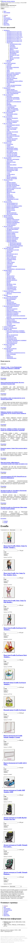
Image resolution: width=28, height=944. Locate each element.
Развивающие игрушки (12, 199)
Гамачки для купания (12, 127)
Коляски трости (11, 208)
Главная (6, 15)
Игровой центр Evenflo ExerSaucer (15, 710)
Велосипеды (10, 255)
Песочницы (10, 285)
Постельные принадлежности (11, 306)
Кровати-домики (11, 233)
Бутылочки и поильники (13, 97)
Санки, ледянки (11, 262)
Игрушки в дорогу (14, 50)
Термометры (10, 356)
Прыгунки (9, 345)
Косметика (9, 133)
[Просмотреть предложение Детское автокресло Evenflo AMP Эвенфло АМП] (9, 787)
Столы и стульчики (11, 289)
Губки (8, 130)
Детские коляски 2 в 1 (12, 203)
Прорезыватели (10, 197)
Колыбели (9, 230)
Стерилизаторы (10, 107)
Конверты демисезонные (13, 219)
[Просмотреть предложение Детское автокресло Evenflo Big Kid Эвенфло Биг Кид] (9, 814)
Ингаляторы (10, 350)
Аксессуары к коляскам (10, 63)
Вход (5, 11)
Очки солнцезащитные (12, 93)
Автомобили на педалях (13, 249)
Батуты (8, 273)
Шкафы (8, 175)
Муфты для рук (10, 77)
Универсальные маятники (16, 245)
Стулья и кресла (11, 174)
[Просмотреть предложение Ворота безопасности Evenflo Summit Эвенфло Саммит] (9, 732)
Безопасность (7, 87)
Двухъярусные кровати (12, 229)
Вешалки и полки (11, 162)
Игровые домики (11, 278)
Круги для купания (11, 134)
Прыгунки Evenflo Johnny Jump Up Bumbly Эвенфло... (15, 546)
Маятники (9, 119)
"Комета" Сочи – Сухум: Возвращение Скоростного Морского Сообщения (11, 367)
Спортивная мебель (12, 286)
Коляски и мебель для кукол (14, 188)
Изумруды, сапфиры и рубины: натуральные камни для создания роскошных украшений (13, 429)
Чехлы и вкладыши (14, 57)
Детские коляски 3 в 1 (12, 204)
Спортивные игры (11, 288)
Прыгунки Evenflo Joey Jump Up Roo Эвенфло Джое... (14, 574)
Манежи (6, 295)
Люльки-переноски (11, 212)
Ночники (9, 351)
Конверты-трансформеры (13, 222)
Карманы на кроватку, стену (14, 311)
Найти (2, 8)
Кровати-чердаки (11, 234)
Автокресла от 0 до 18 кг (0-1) (14, 33)
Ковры (8, 163)
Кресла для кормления (12, 334)
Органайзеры (13, 53)
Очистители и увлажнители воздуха (16, 352)
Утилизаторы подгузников (13, 156)
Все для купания (8, 123)
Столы (8, 173)
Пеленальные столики (12, 168)
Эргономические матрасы (13, 304)
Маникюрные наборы (12, 148)
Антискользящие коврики (13, 125)
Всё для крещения (8, 112)
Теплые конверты (11, 225)
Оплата (5, 22)
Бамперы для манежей (12, 296)
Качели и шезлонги (8, 291)
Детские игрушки (8, 179)
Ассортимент (7, 18)
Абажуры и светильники (13, 159)
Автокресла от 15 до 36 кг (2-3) (14, 37)
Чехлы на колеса (11, 86)
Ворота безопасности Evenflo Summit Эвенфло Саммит (13, 736)
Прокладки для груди (12, 341)
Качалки (9, 281)
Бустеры (9, 61)
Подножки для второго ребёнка (15, 81)
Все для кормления (8, 94)
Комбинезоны (10, 218)
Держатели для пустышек (13, 98)
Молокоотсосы (10, 336)
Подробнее (3, 378)
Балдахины (9, 307)
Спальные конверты (12, 223)
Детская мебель (7, 157)
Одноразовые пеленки (12, 149)
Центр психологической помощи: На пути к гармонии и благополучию (12, 383)
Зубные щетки (10, 147)
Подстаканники (11, 82)
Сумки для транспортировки (14, 85)
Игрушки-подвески (12, 186)
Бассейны (9, 271)
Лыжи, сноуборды (11, 258)
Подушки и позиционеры (13, 322)
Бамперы (9, 66)
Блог (5, 16)
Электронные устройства (10, 348)
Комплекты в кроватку (12, 314)
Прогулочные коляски (12, 214)
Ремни (11, 56)
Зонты (8, 71)
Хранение (9, 141)
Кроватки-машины (11, 240)
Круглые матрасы (11, 299)
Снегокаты (9, 265)
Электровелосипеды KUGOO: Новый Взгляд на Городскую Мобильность (13, 477)
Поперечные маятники (15, 243)
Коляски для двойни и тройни (14, 205)
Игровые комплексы (12, 184)
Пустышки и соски (11, 105)
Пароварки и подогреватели (14, 101)
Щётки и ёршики (11, 111)
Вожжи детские (11, 89)
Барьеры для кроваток (12, 118)
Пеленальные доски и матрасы (14, 167)
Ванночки (9, 126)
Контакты (6, 23)
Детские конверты (8, 216)
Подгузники (10, 151)
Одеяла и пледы (11, 319)
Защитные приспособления (14, 92)
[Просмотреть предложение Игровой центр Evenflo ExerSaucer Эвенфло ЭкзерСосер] (9, 679)
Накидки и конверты (12, 78)
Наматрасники (10, 302)
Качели (8, 282)
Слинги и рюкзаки (8, 326)
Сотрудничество (8, 19)
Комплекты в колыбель (12, 313)
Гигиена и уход (7, 142)
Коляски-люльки (11, 210)
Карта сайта (7, 24)
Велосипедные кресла (12, 254)
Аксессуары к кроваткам (13, 227)
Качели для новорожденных (14, 292)
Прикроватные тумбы (12, 170)
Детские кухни (10, 277)
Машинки (9, 190)
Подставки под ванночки (13, 136)
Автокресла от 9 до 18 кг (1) (14, 38)
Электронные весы (11, 358)
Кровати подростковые (12, 232)
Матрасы (9, 300)
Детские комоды (8, 215)
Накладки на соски (11, 337)
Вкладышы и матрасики (13, 67)
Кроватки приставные (12, 238)
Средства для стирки (12, 155)
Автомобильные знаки (15, 44)
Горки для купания (11, 129)
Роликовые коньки (11, 259)
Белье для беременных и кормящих (15, 330)
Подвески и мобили (12, 122)
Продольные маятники (15, 244)
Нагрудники (10, 100)
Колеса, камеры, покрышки (14, 72)
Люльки (9, 211)
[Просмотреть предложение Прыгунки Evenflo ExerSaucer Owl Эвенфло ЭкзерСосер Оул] (9, 625)
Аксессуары (10, 42)
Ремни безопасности (12, 343)
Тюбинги (9, 267)
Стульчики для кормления (10, 328)
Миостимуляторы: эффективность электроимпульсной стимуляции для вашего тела (14, 463)
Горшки (9, 145)
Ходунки (9, 347)
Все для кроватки (8, 116)
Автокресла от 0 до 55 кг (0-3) (14, 35)
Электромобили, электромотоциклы (16, 269)
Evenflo (5, 522)
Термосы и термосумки (12, 109)
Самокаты (9, 260)
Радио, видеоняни (11, 354)
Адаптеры (12, 45)
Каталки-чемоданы (11, 256)
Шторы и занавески (12, 177)
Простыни (9, 323)
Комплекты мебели (11, 164)
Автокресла (7, 30)
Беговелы (9, 252)
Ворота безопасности (12, 90)
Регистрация (7, 12)
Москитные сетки (14, 52)
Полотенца (9, 115)
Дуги (8, 181)
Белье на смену (10, 310)
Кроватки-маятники (12, 241)
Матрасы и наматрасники (10, 297)
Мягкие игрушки (11, 192)
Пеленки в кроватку (12, 321)
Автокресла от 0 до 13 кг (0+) (14, 31)
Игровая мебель (8, 270)
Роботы (8, 355)
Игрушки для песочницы (13, 185)
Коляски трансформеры (13, 207)
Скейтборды (10, 263)
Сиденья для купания (12, 138)
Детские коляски (8, 201)
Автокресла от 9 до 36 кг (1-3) (14, 41)
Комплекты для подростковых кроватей (17, 318)
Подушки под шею (14, 55)
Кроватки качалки (11, 236)
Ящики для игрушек (12, 178)
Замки (8, 70)
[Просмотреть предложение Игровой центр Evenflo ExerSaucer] (9, 707)
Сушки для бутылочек (12, 108)
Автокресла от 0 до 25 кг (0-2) (14, 34)
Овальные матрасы (11, 303)
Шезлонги (9, 293)
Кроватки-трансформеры (13, 247)
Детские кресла (10, 275)
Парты (8, 166)
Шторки (12, 59)
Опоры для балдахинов (12, 120)
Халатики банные (11, 140)
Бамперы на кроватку (12, 308)
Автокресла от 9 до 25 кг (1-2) (14, 39)
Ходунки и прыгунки (9, 344)
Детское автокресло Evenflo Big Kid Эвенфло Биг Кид (15, 818)
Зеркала (12, 49)
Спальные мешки (11, 325)
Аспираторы (10, 144)
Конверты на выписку (12, 221)
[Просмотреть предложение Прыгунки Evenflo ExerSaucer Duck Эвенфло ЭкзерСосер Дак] (9, 652)
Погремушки (10, 196)
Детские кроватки (8, 226)
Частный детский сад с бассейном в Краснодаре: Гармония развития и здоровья (14, 491)
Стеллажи (9, 171)
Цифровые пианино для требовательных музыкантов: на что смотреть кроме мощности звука (13, 413)
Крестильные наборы (12, 114)
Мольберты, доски (11, 284)
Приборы (9, 104)
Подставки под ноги (12, 152)
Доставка (6, 20)
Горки (8, 274)
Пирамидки (10, 195)
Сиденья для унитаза (12, 153)
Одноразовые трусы (12, 339)
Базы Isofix (9, 60)
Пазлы (8, 193)
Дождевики (12, 46)
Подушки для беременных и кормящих (16, 340)
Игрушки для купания (12, 131)
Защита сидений (14, 48)
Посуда (8, 103)
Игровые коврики (11, 182)
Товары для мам (8, 329)
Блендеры (9, 96)
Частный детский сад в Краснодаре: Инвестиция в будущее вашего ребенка (14, 508)
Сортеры (9, 200)
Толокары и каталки (12, 266)
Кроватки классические (13, 237)
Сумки (8, 83)
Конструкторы (10, 189)
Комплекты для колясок (13, 74)
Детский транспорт (8, 248)
